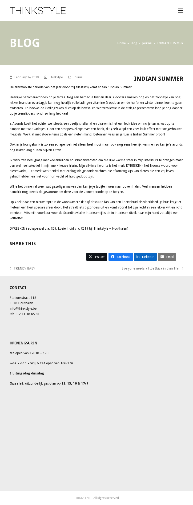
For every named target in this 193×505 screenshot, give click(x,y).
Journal (78, 77)
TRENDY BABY (22, 268)
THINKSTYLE (83, 498)
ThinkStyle (56, 77)
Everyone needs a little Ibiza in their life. (150, 268)
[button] (180, 10)
